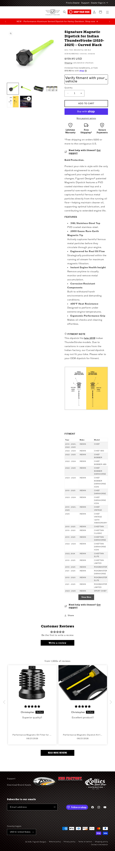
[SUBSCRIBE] (54, 807)
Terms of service (85, 842)
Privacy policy (69, 842)
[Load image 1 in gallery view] (13, 89)
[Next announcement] (109, 21)
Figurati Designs (39, 842)
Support (85, 3)
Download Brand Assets (19, 785)
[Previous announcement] (5, 21)
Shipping (68, 63)
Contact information (99, 845)
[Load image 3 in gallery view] (26, 89)
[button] (107, 12)
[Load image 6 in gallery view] (13, 101)
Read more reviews (57, 752)
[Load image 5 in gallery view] (52, 89)
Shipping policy (101, 842)
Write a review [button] (57, 642)
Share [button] (71, 615)
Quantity (69, 88)
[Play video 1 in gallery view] (26, 101)
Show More (86, 597)
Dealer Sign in (98, 3)
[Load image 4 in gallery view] (39, 89)
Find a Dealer (73, 3)
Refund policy (55, 842)
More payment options (86, 118)
